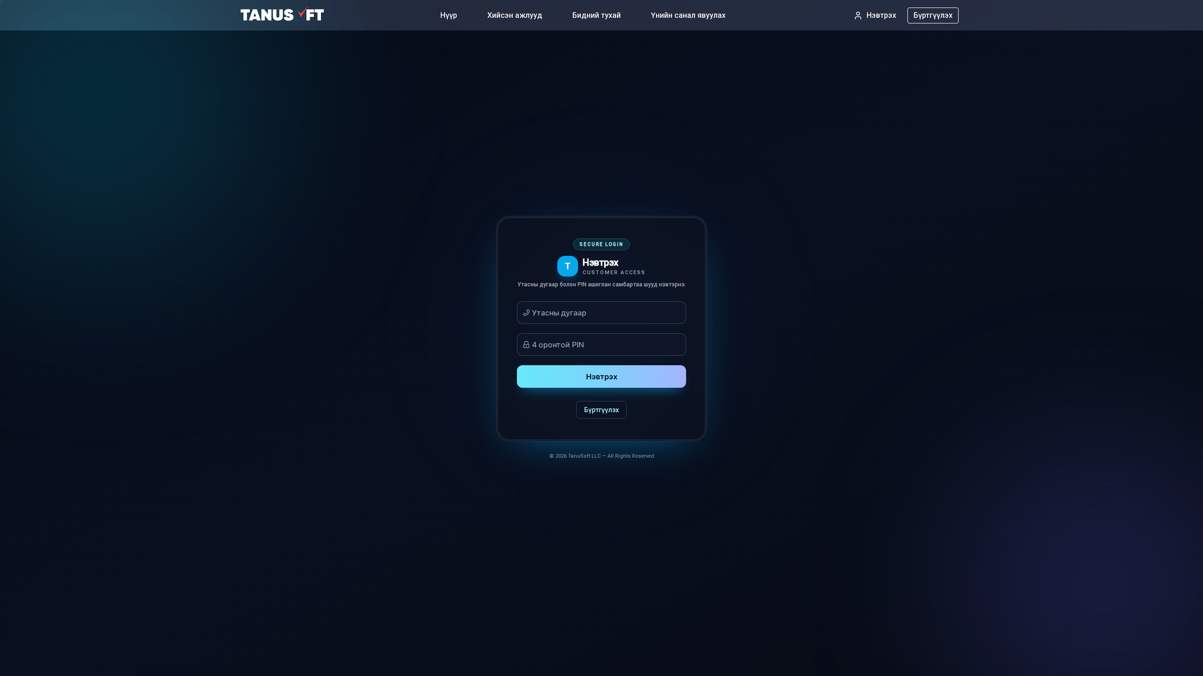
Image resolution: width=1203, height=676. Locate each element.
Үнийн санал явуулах (688, 15)
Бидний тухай (596, 15)
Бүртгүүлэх (933, 15)
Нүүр (448, 15)
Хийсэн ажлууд (514, 15)
